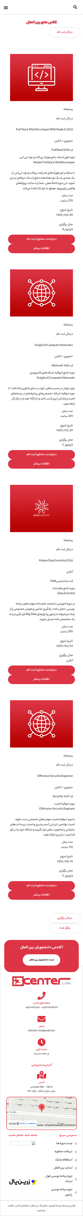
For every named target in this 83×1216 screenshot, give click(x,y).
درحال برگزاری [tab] (64, 918)
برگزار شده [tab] (65, 928)
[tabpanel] (41, 475)
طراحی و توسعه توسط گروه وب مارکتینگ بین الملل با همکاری (48, 1206)
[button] (75, 7)
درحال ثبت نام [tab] (65, 32)
